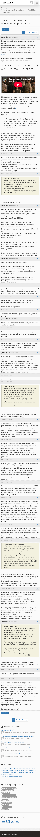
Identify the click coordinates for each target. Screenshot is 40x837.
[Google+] (3, 821)
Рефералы (6, 12)
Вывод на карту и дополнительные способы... (18, 768)
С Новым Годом (7, 774)
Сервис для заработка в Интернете (13, 8)
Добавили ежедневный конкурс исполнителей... (18, 770)
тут (16, 108)
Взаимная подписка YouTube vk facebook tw (17, 754)
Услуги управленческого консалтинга (14, 742)
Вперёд (34, 32)
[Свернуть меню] (36, 3)
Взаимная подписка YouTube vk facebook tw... (18, 772)
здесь (3, 54)
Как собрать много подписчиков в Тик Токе (16, 748)
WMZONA (31, 10)
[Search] (27, 3)
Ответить (6, 29)
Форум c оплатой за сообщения (14, 10)
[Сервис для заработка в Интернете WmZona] (7, 2)
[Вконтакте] (17, 821)
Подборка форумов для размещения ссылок (17, 736)
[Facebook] (8, 821)
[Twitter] (13, 821)
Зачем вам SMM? (7, 730)
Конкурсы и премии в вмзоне (12, 777)
